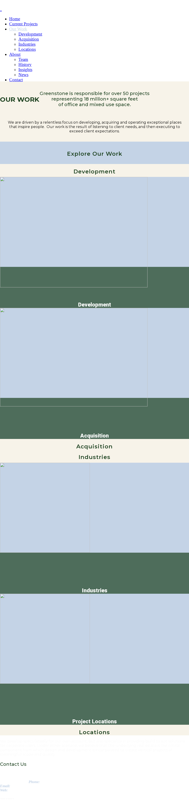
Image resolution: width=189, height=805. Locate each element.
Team (23, 59)
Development (30, 34)
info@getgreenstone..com (28, 786)
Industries (26, 44)
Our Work (18, 29)
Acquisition (28, 39)
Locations (27, 49)
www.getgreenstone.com (25, 790)
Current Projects (23, 23)
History (25, 64)
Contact (16, 79)
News (23, 74)
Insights (25, 69)
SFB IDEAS (18, 798)
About (15, 54)
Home (14, 18)
